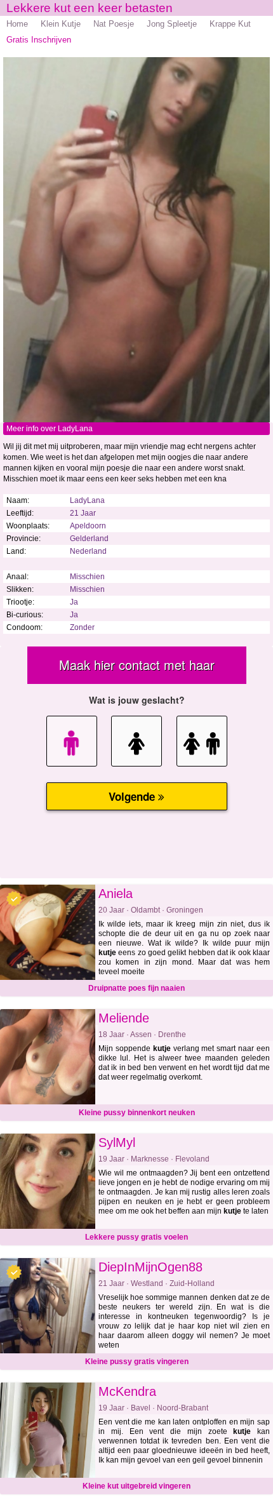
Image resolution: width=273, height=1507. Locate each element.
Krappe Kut (230, 24)
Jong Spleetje (172, 24)
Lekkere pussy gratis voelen (136, 1237)
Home (17, 24)
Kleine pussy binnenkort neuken (137, 1112)
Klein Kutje (61, 24)
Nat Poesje (113, 24)
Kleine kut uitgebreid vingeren (136, 1486)
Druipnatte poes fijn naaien (136, 988)
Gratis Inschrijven (38, 39)
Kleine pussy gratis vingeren (137, 1361)
